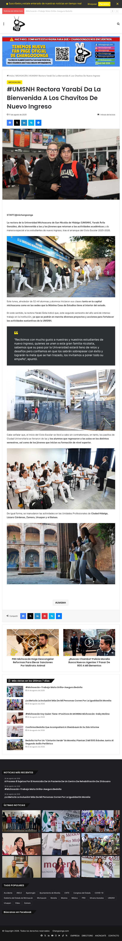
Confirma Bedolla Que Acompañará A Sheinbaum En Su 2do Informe (62, 727)
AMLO (19, 893)
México (75, 898)
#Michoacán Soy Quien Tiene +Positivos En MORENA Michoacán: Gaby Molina (67, 713)
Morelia (54, 898)
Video (17, 903)
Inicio (11, 76)
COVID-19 (99, 893)
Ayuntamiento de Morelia (50, 893)
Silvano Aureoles (97, 898)
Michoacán (41, 898)
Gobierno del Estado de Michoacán (18, 898)
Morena (64, 898)
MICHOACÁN (22, 76)
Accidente (8, 893)
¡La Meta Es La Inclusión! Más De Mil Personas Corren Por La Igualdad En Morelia (63, 11)
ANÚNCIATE (100, 935)
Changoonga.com (61, 931)
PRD (84, 898)
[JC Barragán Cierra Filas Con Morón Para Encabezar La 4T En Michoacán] (21, 867)
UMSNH (61, 602)
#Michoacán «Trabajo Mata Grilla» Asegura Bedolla (53, 687)
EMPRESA (75, 935)
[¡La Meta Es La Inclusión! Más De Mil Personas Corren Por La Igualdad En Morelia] (15, 704)
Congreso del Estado (82, 893)
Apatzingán (30, 893)
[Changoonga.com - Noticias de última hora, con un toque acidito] (18, 23)
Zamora (27, 903)
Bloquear (92, 3)
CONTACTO (113, 935)
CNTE (66, 893)
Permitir (104, 3)
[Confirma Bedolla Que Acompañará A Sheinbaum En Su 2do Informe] (15, 731)
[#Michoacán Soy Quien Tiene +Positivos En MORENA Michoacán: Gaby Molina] (15, 718)
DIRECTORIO (87, 935)
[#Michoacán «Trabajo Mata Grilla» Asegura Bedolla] (15, 691)
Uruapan (7, 903)
